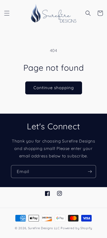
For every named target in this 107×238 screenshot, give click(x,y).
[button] (7, 13)
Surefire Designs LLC (44, 228)
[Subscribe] (90, 171)
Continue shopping (53, 87)
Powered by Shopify (76, 228)
